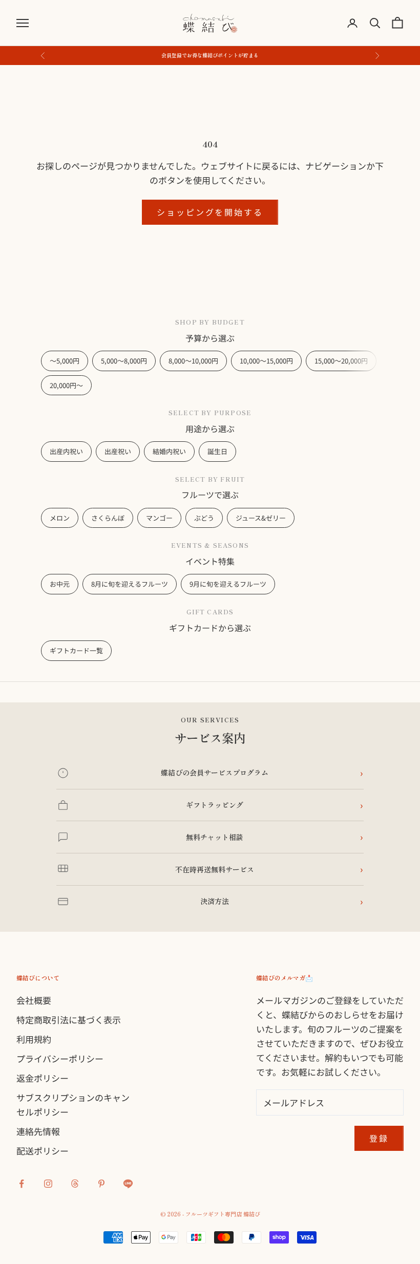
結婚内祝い (169, 451)
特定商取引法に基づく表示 (68, 1019)
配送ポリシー (42, 1150)
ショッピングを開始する (210, 212)
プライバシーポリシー (59, 1058)
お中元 (60, 584)
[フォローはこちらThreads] (75, 1184)
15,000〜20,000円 (341, 361)
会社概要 (33, 1000)
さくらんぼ (107, 518)
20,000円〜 (66, 385)
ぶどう (204, 518)
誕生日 (217, 451)
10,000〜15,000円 (266, 361)
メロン (60, 518)
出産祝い (117, 451)
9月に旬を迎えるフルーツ (228, 584)
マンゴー (159, 518)
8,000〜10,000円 (193, 361)
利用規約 (33, 1039)
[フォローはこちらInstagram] (48, 1184)
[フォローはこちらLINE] (128, 1184)
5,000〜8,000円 (124, 361)
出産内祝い (66, 451)
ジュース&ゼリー (261, 518)
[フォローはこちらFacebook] (21, 1184)
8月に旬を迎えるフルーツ (129, 584)
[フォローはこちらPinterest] (101, 1184)
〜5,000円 (64, 361)
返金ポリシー (42, 1078)
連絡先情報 (38, 1131)
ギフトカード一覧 (76, 650)
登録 (379, 1138)
